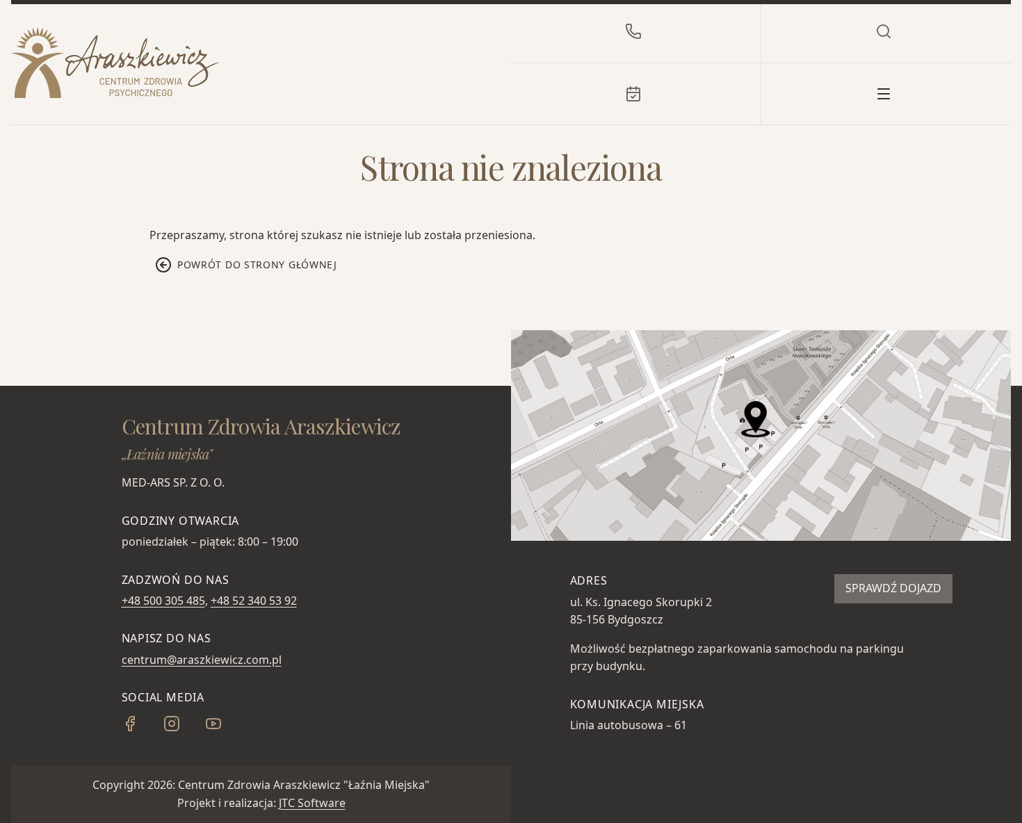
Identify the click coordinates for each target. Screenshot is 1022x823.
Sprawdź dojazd (893, 588)
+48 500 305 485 (163, 600)
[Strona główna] (115, 62)
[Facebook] (141, 727)
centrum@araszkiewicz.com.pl (202, 659)
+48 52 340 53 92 (254, 600)
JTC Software (312, 802)
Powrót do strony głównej (257, 264)
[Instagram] (182, 727)
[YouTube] (224, 727)
